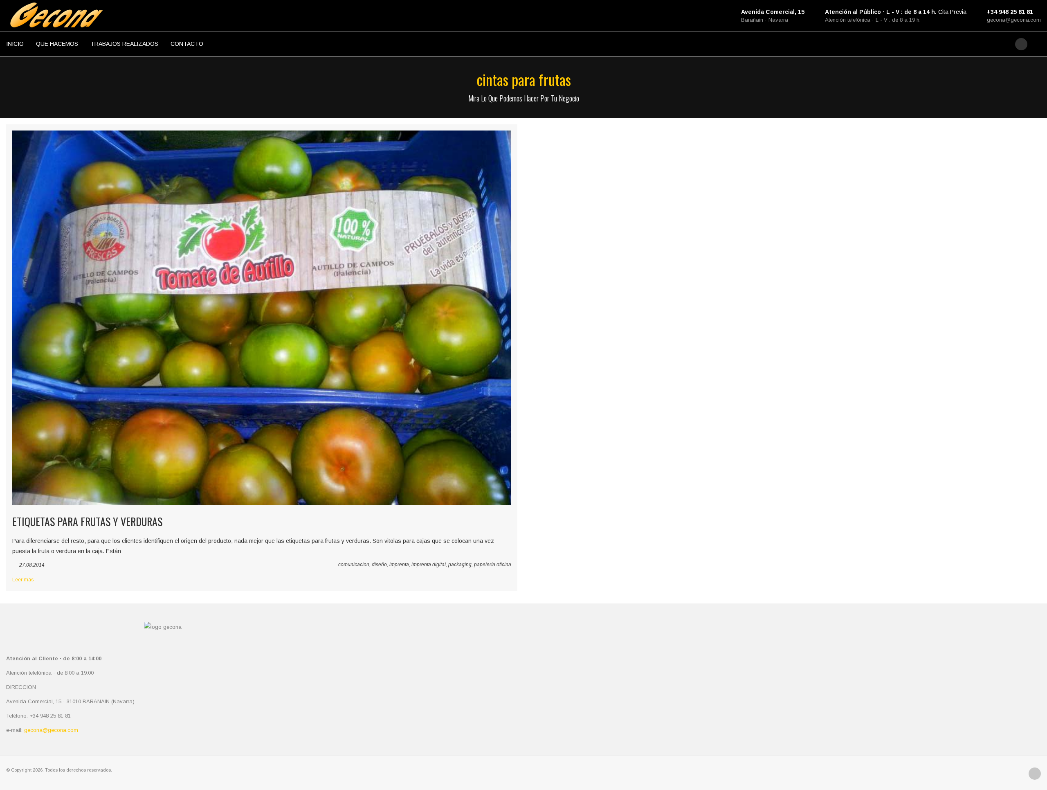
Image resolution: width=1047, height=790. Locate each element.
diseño (379, 564)
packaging (460, 564)
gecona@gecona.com (1014, 20)
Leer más (23, 580)
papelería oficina (492, 564)
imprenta (399, 564)
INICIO (15, 44)
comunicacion (353, 564)
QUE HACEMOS (57, 44)
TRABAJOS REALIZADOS (124, 44)
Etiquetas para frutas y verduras (87, 521)
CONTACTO (187, 44)
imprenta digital (428, 564)
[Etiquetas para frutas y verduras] (261, 318)
